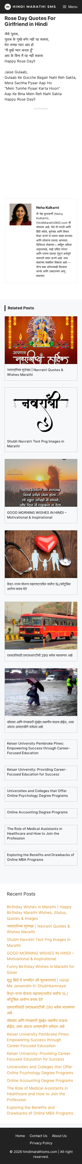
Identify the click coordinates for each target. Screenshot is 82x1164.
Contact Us (38, 1136)
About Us (59, 1136)
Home (20, 1136)
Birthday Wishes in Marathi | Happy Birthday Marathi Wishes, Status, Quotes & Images (39, 913)
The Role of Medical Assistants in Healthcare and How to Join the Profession (37, 1094)
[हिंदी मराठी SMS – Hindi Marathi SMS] (29, 6)
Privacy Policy (41, 1143)
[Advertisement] (41, 151)
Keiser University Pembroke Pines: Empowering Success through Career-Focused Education (38, 1040)
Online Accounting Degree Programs (40, 1080)
